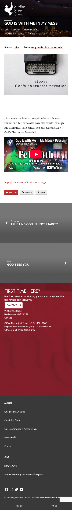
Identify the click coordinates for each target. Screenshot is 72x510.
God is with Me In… (31, 30)
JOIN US (54, 506)
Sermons (16, 30)
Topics (31, 34)
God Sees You (18, 264)
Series (21, 34)
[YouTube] (22, 489)
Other (16, 47)
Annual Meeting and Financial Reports (24, 474)
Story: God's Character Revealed (47, 47)
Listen (28, 192)
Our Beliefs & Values (14, 411)
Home (7, 30)
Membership (10, 437)
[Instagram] (11, 489)
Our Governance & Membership (20, 428)
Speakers (9, 34)
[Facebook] (6, 489)
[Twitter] (17, 489)
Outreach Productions (53, 497)
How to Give (10, 465)
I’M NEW (19, 506)
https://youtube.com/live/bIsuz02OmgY (25, 182)
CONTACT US (14, 305)
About (8, 403)
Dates (42, 34)
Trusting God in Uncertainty (34, 224)
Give (6, 457)
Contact (8, 446)
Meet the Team (12, 420)
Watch (13, 192)
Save (42, 192)
